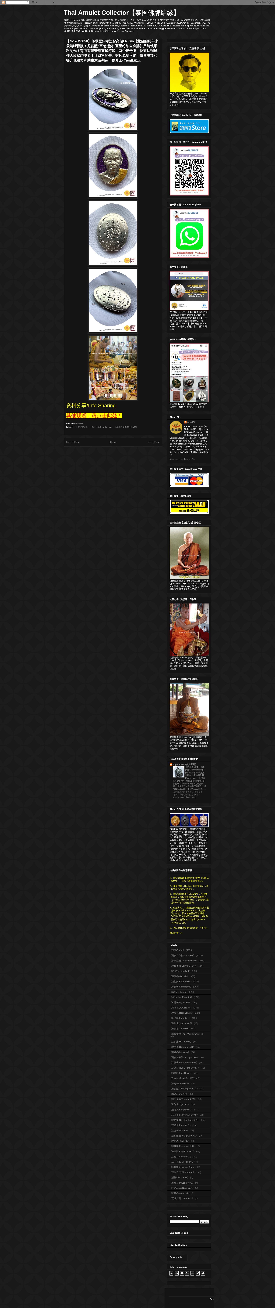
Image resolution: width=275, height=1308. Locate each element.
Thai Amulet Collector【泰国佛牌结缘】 (122, 12)
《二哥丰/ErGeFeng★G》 (183, 1161)
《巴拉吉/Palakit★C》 (181, 1125)
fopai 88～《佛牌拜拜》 (185, 764)
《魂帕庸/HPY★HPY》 (181, 1041)
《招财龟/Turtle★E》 (180, 1028)
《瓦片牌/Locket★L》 (180, 1018)
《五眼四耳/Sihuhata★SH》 (184, 1172)
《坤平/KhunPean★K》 (181, 997)
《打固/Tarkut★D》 (179, 976)
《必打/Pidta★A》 (179, 992)
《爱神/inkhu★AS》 (180, 1177)
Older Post (153, 442)
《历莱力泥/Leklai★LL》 (182, 1198)
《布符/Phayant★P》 (180, 1002)
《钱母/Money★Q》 (180, 1083)
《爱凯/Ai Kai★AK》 (180, 1141)
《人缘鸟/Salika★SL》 (181, 1156)
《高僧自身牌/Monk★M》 (126, 427)
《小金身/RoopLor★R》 (182, 1013)
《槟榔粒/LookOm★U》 (182, 1073)
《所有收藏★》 (81, 427)
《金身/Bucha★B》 (179, 1130)
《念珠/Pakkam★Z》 (180, 1193)
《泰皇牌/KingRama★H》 (183, 1151)
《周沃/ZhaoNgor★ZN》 (182, 1188)
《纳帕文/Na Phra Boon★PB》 (185, 1120)
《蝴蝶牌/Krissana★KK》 (182, 1146)
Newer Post (72, 442)
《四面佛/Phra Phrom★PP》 (184, 1062)
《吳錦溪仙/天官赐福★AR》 (184, 1136)
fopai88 (191, 422)
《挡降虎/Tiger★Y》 (180, 1104)
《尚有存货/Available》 (181, 1007)
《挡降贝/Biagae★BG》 (182, 1109)
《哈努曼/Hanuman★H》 (182, 1047)
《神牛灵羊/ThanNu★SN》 (183, 1099)
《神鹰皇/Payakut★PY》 (182, 1183)
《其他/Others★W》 (180, 1052)
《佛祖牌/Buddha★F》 (181, 981)
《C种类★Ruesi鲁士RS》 (183, 1078)
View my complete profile (182, 459)
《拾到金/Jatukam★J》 (181, 1023)
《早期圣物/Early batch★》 (183, 966)
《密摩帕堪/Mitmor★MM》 (183, 1167)
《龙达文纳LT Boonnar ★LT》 (185, 1067)
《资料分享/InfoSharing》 (101, 427)
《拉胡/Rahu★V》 (179, 1094)
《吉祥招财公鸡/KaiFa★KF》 (184, 1114)
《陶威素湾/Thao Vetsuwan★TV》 (187, 1034)
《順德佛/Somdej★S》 (181, 986)
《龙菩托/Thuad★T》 (180, 971)
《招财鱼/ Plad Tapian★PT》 (184, 1088)
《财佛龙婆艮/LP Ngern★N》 (184, 1057)
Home (113, 442)
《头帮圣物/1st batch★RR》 (184, 960)
